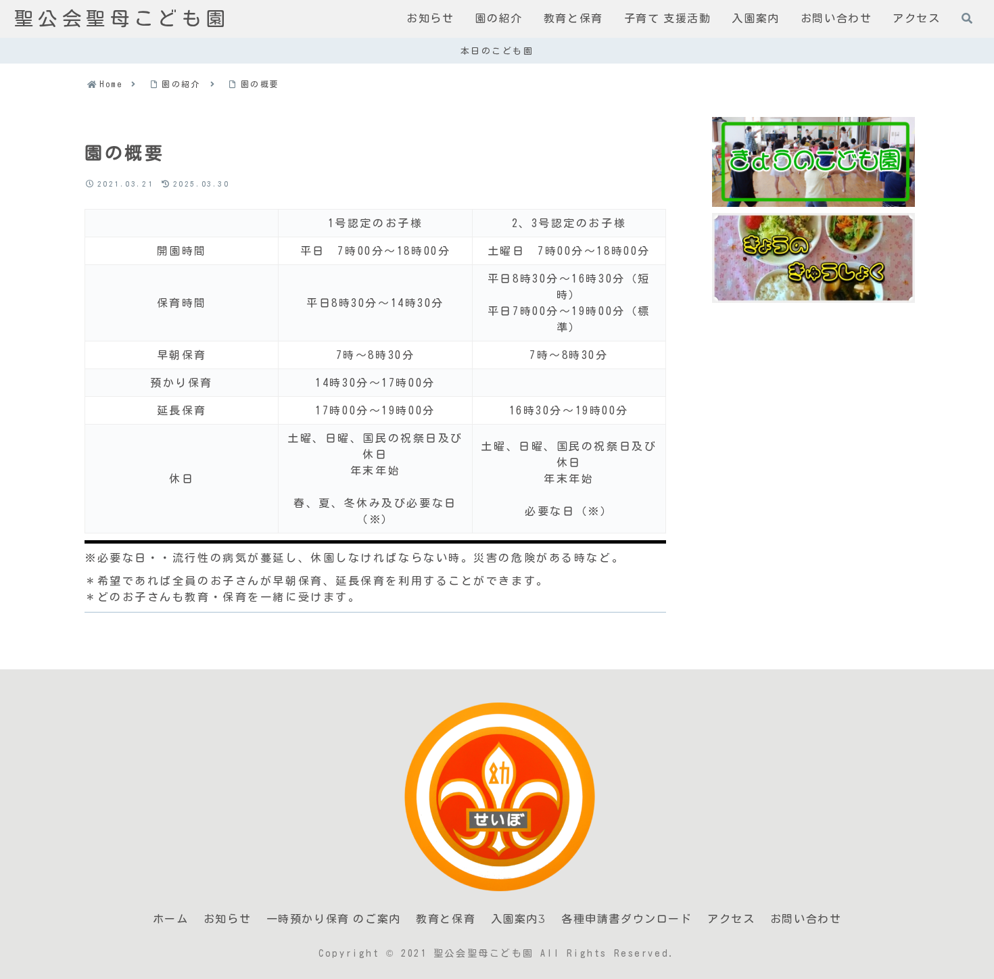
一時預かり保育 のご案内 (333, 919)
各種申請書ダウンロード (626, 919)
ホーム (171, 919)
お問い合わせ (806, 919)
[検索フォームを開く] (967, 18)
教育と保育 (445, 919)
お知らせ (227, 919)
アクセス (731, 919)
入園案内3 (518, 919)
